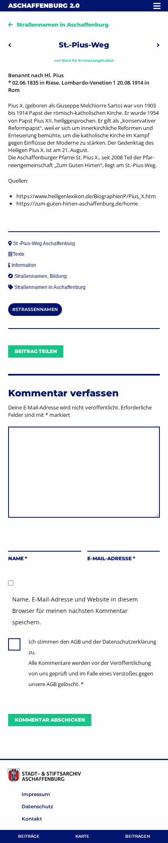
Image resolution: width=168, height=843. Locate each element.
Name (17, 558)
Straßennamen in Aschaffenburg (62, 24)
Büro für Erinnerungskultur (88, 60)
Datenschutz (37, 806)
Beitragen (137, 836)
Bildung (58, 276)
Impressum (36, 794)
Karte (82, 836)
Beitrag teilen (36, 351)
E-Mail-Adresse (111, 558)
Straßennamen (30, 276)
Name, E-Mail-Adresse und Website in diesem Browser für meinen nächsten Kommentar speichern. (75, 610)
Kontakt (32, 819)
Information (23, 265)
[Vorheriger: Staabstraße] (9, 45)
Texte (18, 254)
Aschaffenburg (44, 5)
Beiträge (29, 836)
